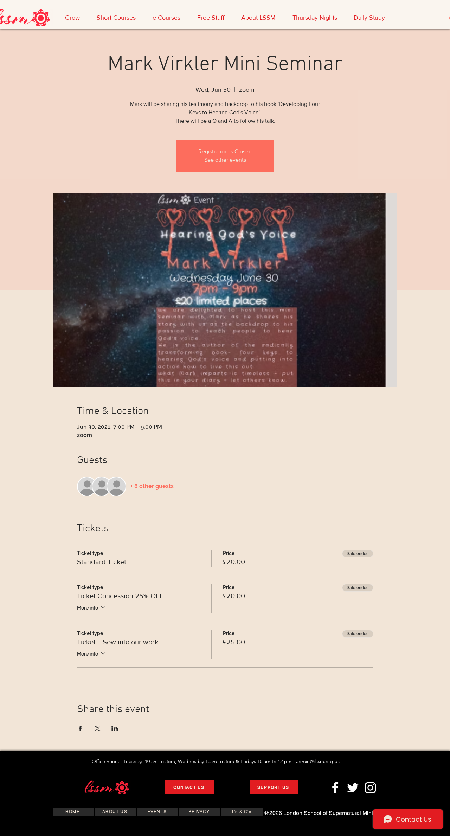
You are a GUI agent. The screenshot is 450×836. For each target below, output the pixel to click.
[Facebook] (335, 787)
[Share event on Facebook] (80, 728)
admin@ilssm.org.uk (318, 761)
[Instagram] (370, 787)
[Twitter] (352, 787)
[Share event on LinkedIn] (114, 728)
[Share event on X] (97, 728)
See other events (225, 160)
